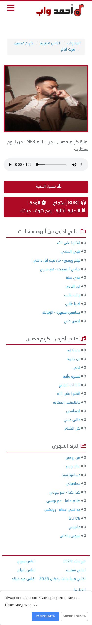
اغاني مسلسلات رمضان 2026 (62, 579)
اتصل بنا (80, 590)
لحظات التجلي (69, 385)
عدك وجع (73, 466)
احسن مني (72, 321)
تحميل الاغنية (46, 187)
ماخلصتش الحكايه (66, 403)
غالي (76, 368)
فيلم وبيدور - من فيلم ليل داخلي (56, 261)
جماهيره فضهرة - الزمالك (61, 313)
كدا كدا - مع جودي (65, 493)
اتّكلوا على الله (68, 243)
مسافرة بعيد (71, 475)
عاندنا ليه (73, 350)
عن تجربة (73, 359)
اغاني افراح (26, 570)
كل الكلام (72, 429)
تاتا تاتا (74, 519)
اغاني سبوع (26, 561)
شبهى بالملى (70, 536)
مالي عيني (72, 420)
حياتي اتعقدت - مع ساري (60, 269)
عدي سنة (73, 278)
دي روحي (73, 458)
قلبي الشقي (70, 252)
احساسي (73, 411)
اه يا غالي (72, 304)
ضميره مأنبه (71, 377)
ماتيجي (74, 527)
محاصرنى (73, 484)
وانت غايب (72, 295)
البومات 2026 (74, 561)
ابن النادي (72, 287)
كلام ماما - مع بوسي (63, 501)
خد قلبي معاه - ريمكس (62, 510)
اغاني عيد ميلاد (24, 579)
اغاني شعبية (76, 570)
